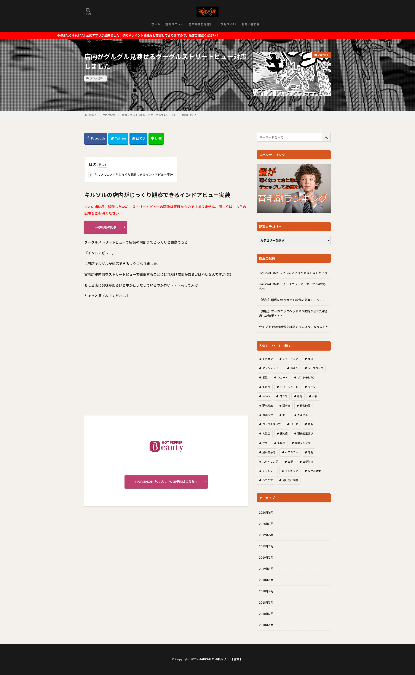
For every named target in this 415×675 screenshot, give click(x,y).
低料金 (281, 443)
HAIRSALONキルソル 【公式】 (220, 659)
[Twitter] (118, 139)
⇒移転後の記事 (105, 227)
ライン (312, 387)
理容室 (286, 405)
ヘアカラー (291, 452)
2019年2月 (266, 557)
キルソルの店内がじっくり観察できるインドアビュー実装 (131, 174)
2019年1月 (266, 569)
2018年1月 (266, 625)
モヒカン (267, 359)
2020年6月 (266, 512)
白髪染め (308, 461)
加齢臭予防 (268, 452)
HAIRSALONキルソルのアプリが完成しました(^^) (293, 273)
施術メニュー (174, 24)
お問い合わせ (250, 24)
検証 (310, 359)
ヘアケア (267, 480)
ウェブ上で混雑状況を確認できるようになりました (294, 327)
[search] (326, 137)
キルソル (302, 415)
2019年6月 (266, 535)
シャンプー (268, 471)
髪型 (265, 377)
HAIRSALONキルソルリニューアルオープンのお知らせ (293, 286)
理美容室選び (305, 433)
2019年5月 (266, 546)
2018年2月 (266, 614)
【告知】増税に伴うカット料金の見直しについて (292, 300)
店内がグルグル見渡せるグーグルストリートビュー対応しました (159, 115)
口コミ (283, 396)
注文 (265, 443)
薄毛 (310, 452)
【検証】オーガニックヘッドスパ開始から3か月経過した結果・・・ (293, 313)
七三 (285, 415)
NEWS (266, 396)
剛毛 (299, 396)
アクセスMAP (227, 24)
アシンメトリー (271, 368)
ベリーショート (289, 387)
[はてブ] (138, 139)
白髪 (290, 461)
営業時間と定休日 (200, 24)
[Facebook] (95, 139)
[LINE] (156, 139)
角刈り (294, 368)
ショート (282, 377)
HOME (92, 115)
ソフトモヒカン (306, 377)
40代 (315, 396)
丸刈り (266, 387)
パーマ (294, 424)
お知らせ (267, 415)
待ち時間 (305, 405)
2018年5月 (266, 580)
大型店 (266, 433)
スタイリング (270, 461)
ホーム (155, 24)
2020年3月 (266, 524)
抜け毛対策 (314, 471)
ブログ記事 (96, 78)
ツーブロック (315, 368)
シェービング (290, 359)
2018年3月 (266, 602)
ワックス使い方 (271, 424)
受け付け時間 (290, 480)
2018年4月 (266, 591)
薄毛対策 (267, 405)
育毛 (310, 424)
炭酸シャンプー (304, 443)
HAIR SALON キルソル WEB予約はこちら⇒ (166, 481)
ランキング (291, 471)
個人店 (284, 433)
